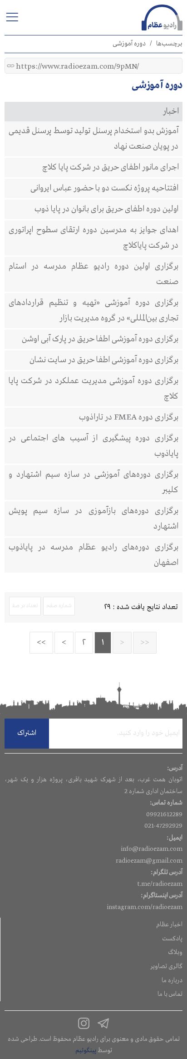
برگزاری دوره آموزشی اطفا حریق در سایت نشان (104, 360)
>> (41, 642)
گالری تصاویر (166, 966)
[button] (12, 16)
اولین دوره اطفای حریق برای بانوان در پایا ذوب (106, 209)
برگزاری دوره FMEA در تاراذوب (128, 417)
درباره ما (172, 980)
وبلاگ (175, 952)
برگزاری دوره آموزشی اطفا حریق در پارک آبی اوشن (100, 339)
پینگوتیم (85, 1050)
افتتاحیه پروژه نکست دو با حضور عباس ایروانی (104, 188)
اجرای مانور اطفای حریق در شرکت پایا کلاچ (110, 167)
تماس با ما (169, 994)
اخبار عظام (169, 924)
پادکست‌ (172, 938)
